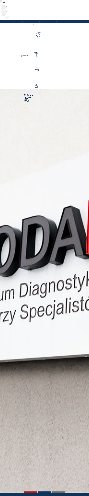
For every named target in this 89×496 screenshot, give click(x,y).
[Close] (87, 494)
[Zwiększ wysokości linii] (7, 18)
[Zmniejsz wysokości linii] (6, 18)
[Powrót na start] (25, 56)
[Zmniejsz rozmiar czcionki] (5, 17)
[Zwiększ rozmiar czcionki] (6, 17)
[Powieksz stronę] (8, 16)
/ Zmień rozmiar (57, 21)
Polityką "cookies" (57, 494)
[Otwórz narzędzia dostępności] (1, 1)
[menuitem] (33, 23)
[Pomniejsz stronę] (7, 16)
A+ (54, 21)
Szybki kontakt (65, 55)
